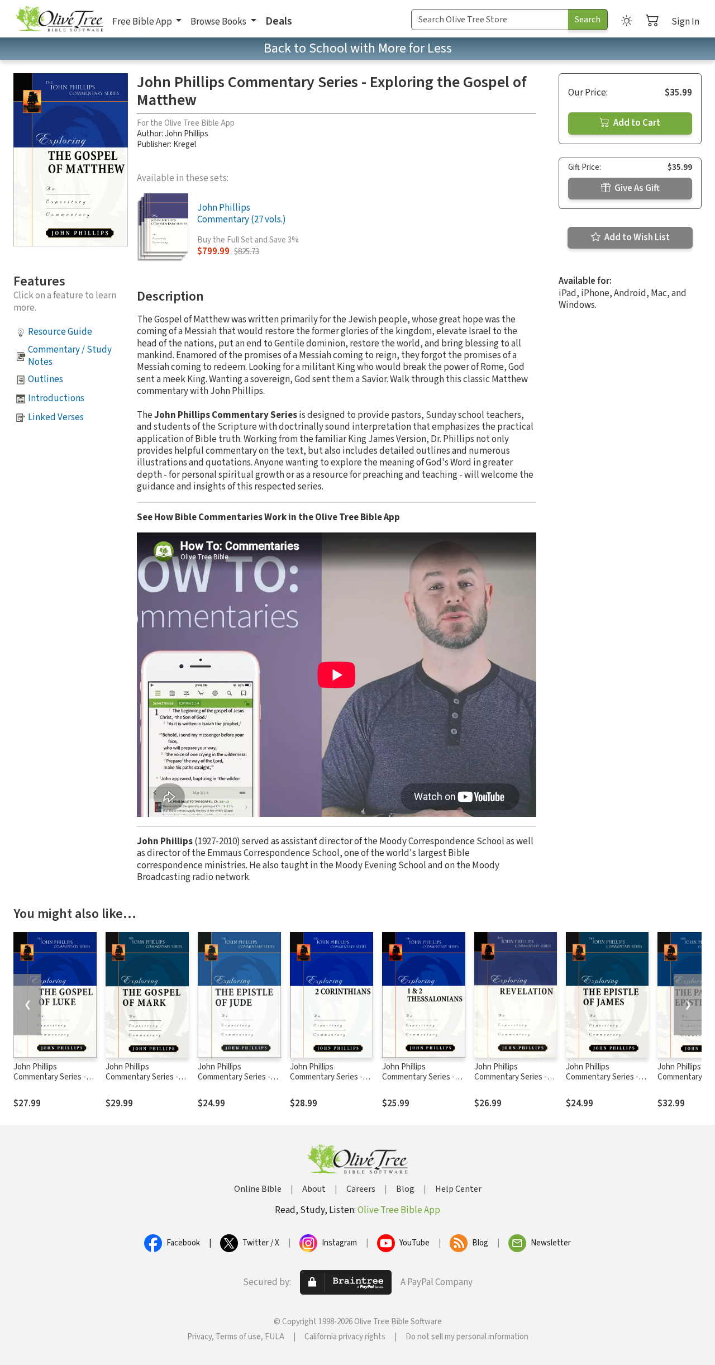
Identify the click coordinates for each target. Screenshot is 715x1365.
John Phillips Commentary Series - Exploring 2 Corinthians (330, 1077)
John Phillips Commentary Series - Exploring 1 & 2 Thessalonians (418, 1083)
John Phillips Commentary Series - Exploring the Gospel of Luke (53, 1083)
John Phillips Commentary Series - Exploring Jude (234, 1077)
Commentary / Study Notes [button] (70, 355)
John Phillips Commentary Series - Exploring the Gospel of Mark (146, 1083)
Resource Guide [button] (60, 332)
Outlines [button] (45, 379)
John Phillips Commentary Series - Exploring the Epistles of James (604, 1083)
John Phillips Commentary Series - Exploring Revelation (510, 1077)
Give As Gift (636, 188)
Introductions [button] (56, 398)
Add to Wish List (636, 237)
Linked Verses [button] (56, 417)
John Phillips (186, 134)
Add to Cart (636, 123)
